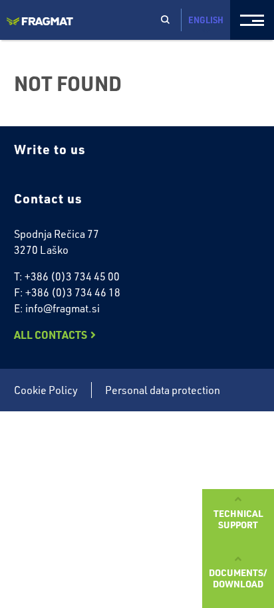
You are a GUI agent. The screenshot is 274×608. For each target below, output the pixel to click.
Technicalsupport (238, 518)
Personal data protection (162, 390)
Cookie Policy (46, 390)
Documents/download (238, 577)
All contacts (50, 335)
